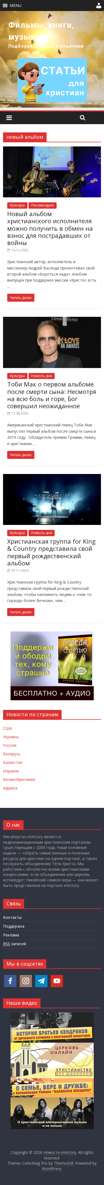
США (7, 728)
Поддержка (13, 926)
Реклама (11, 935)
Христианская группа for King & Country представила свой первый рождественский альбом (51, 552)
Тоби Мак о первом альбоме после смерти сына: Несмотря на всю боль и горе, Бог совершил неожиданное (51, 395)
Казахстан (12, 762)
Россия (9, 745)
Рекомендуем (42, 205)
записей (14, 943)
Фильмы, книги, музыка (41, 31)
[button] (15, 5)
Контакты (12, 917)
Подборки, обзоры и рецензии (45, 46)
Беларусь (12, 753)
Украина (11, 736)
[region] (52, 59)
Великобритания (19, 779)
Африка (10, 788)
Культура (17, 205)
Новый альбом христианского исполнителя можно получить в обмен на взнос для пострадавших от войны (50, 228)
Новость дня (41, 376)
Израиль (11, 770)
